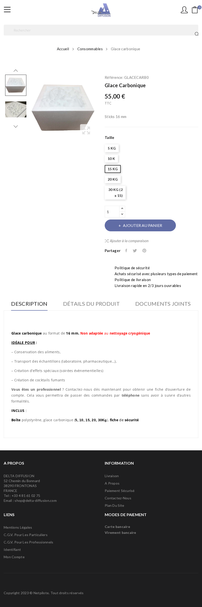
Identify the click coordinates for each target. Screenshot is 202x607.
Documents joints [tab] (163, 304)
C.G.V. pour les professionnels (28, 542)
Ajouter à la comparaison (129, 240)
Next (15, 126)
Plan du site (114, 505)
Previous (15, 70)
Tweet (135, 250)
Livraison (112, 476)
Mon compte (14, 557)
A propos (112, 483)
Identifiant (12, 549)
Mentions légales (18, 527)
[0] (194, 10)
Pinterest (145, 250)
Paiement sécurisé (120, 491)
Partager (126, 250)
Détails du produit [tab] (91, 304)
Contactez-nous (118, 498)
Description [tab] (29, 304)
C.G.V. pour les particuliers (26, 535)
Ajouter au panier (142, 225)
